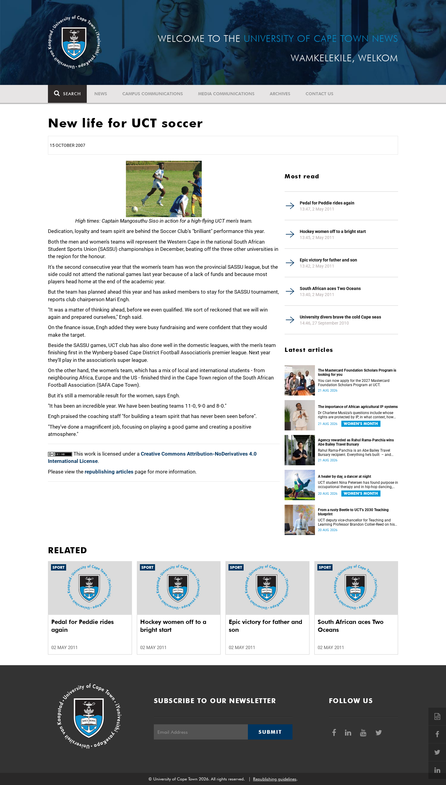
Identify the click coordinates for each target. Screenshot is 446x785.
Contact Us (319, 93)
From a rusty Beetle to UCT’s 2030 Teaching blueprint (353, 512)
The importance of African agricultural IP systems (358, 407)
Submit (270, 732)
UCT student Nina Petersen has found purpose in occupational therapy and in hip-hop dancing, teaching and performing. (358, 484)
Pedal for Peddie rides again (327, 202)
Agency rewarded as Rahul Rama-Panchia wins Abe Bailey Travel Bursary (356, 442)
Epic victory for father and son (328, 260)
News (100, 93)
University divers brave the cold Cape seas (340, 317)
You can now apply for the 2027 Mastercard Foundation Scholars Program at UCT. (354, 383)
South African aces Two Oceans (330, 288)
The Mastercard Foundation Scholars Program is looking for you (357, 372)
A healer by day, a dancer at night (344, 476)
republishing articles (109, 472)
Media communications (226, 93)
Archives (280, 93)
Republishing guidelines (274, 779)
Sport (58, 567)
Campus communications (152, 93)
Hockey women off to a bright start (333, 231)
